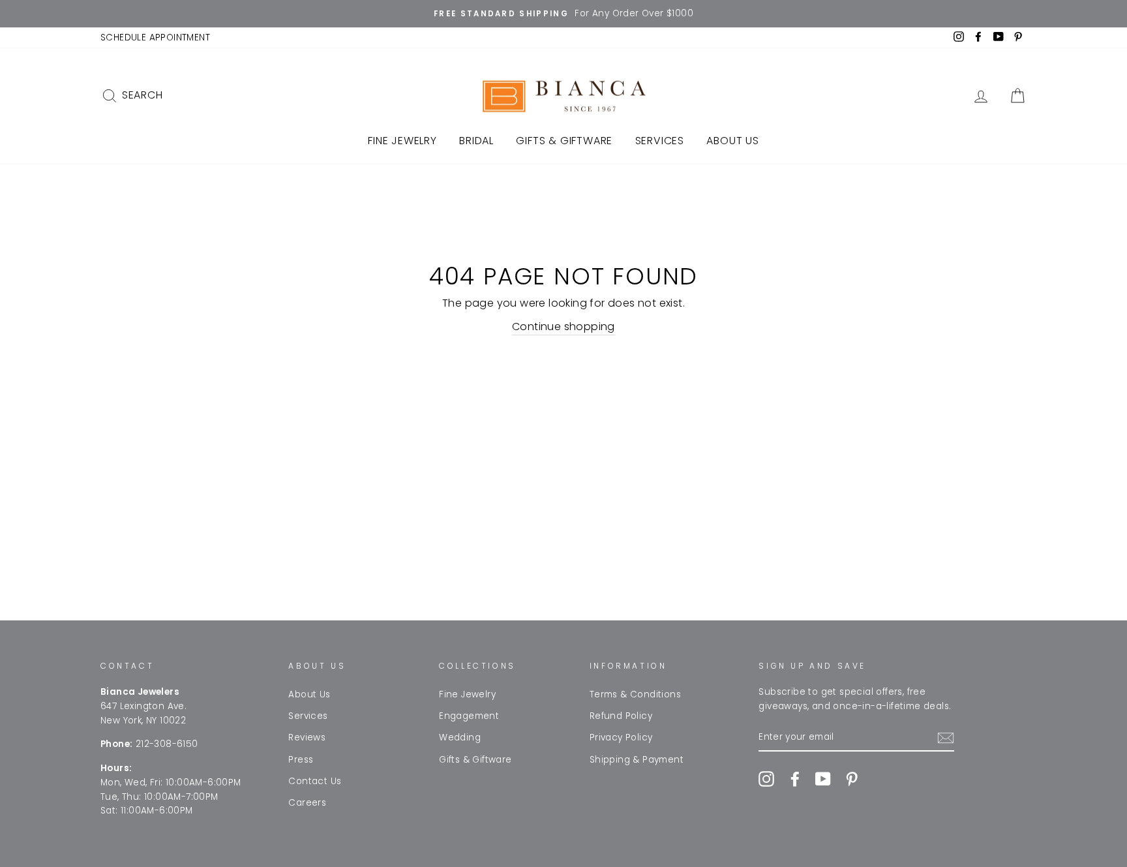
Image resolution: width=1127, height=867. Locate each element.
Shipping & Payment (637, 759)
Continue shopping (563, 326)
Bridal (476, 140)
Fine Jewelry (402, 140)
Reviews (306, 737)
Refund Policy (621, 716)
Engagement (469, 716)
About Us (732, 140)
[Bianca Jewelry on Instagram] (766, 779)
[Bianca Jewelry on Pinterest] (852, 779)
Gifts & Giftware (564, 140)
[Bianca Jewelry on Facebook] (795, 779)
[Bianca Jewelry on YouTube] (823, 779)
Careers (307, 803)
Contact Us (314, 781)
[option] (563, 14)
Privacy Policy (621, 737)
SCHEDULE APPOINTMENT (155, 37)
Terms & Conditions (635, 694)
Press (300, 759)
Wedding (460, 737)
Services (659, 140)
